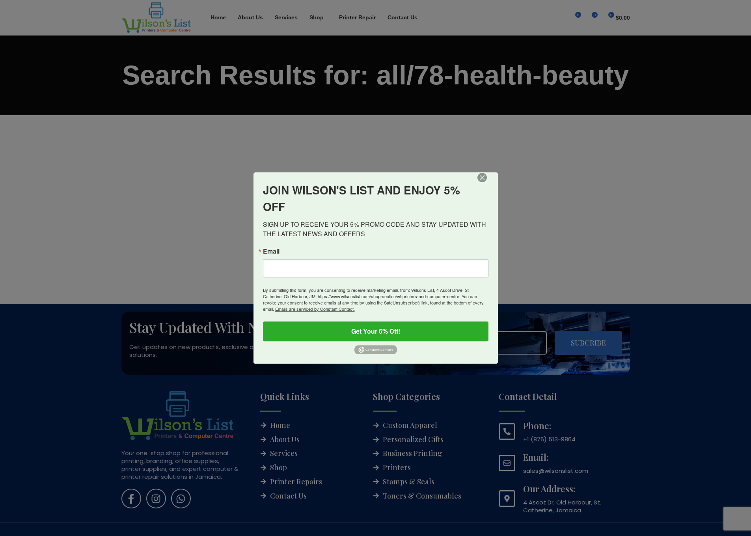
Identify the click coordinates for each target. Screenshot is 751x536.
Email (271, 251)
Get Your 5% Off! (375, 331)
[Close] (488, 183)
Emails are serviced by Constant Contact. (315, 309)
